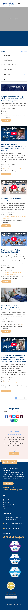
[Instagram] (7, 537)
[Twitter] (10, 537)
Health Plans (6, 499)
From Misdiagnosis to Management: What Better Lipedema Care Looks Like (11, 308)
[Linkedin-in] (16, 537)
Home (10, 19)
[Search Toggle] (24, 4)
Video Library (8, 69)
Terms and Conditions (9, 505)
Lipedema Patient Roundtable (18, 216)
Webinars (7, 55)
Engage (16, 19)
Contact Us (6, 503)
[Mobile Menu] (19, 3)
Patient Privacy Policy (9, 507)
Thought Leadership (10, 65)
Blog (5, 79)
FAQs (4, 509)
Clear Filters (24, 51)
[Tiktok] (13, 537)
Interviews (7, 74)
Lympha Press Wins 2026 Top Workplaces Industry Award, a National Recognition (12, 99)
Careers (5, 501)
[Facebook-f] (4, 537)
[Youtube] (23, 537)
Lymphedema (12, 169)
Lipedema (21, 324)
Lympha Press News (11, 113)
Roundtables (8, 60)
